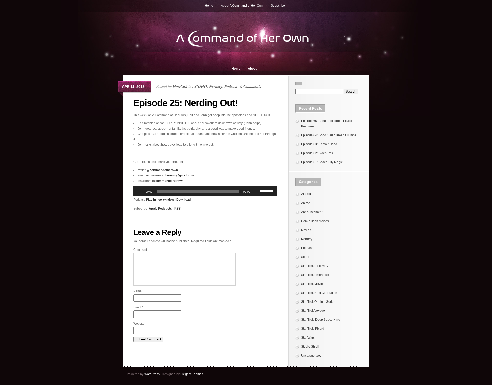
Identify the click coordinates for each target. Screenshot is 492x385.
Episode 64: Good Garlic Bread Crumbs (328, 135)
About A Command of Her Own (242, 5)
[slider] (267, 190)
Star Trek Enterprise (315, 275)
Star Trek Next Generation (319, 293)
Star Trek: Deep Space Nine (320, 319)
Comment (141, 250)
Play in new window (160, 199)
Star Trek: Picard (312, 328)
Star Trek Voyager (313, 311)
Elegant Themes (191, 374)
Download (183, 199)
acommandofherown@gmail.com (170, 175)
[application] (205, 191)
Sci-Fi (305, 257)
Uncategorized (311, 355)
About (252, 68)
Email (138, 307)
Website (139, 323)
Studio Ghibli (310, 346)
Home (209, 5)
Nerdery (215, 86)
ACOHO (199, 86)
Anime (305, 203)
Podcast (230, 86)
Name (138, 291)
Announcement (311, 212)
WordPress (152, 374)
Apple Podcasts (160, 208)
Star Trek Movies (312, 284)
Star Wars (308, 337)
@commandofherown (162, 170)
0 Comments (250, 86)
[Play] (139, 191)
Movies (306, 230)
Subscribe (278, 5)
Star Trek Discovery (314, 266)
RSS (177, 208)
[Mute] (255, 191)
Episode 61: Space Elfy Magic (322, 162)
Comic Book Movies (315, 221)
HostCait (180, 86)
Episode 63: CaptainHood (319, 144)
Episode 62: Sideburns (317, 153)
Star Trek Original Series (318, 302)
